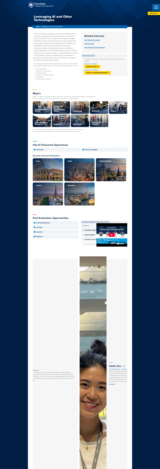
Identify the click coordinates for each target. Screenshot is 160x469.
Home (37, 27)
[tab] (88, 230)
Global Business (90, 235)
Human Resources (90, 244)
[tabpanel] (111, 235)
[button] (156, 7)
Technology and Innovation (94, 230)
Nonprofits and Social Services (95, 240)
